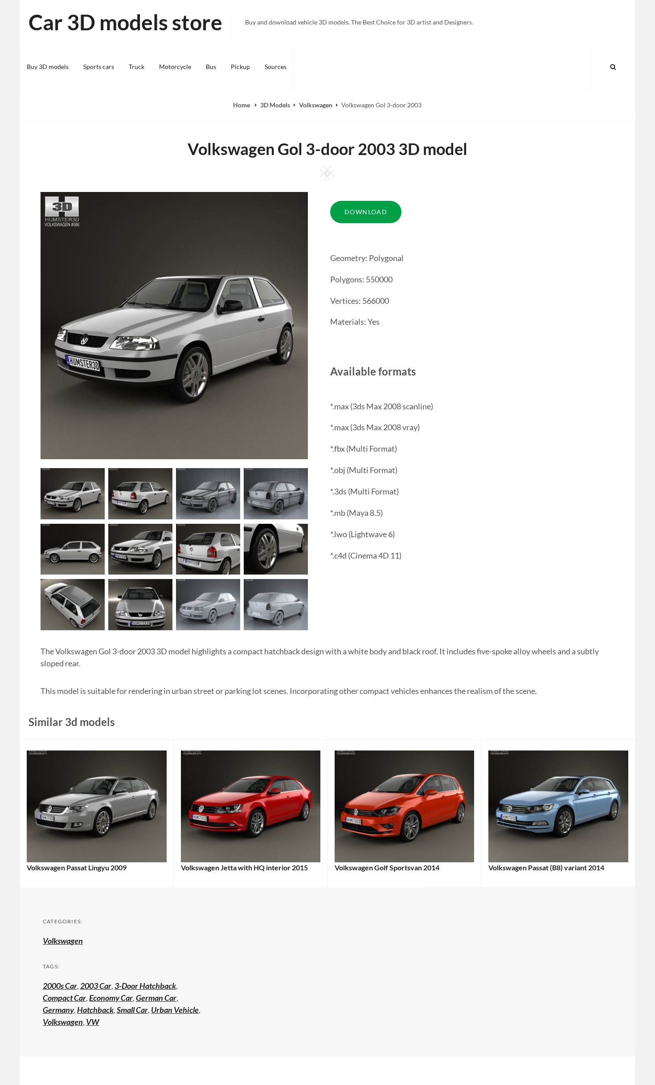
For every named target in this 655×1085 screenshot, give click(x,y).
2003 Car (95, 986)
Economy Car (111, 998)
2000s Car (60, 986)
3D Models (275, 105)
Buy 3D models (48, 66)
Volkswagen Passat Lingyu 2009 (77, 867)
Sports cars (98, 66)
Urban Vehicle (175, 1010)
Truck (136, 66)
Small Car (132, 1010)
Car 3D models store (125, 22)
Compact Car (64, 998)
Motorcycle (175, 66)
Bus (211, 66)
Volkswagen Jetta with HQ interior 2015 (244, 867)
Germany (58, 1010)
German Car (156, 998)
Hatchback (95, 1010)
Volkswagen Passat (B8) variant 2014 (546, 867)
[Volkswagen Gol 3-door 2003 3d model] (140, 493)
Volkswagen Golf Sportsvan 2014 (387, 867)
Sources (276, 66)
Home (242, 105)
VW (92, 1022)
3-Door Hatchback (145, 986)
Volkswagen (315, 105)
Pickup (240, 66)
